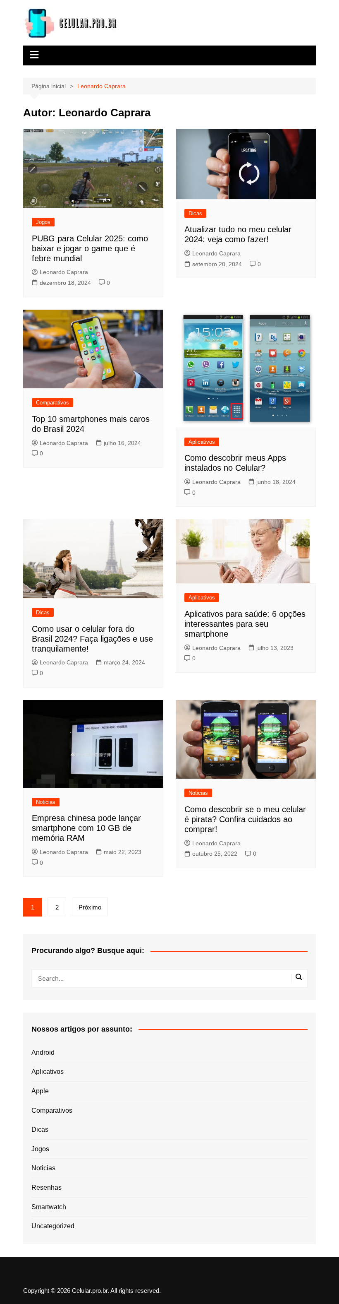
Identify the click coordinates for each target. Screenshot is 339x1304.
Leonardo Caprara (64, 272)
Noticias (45, 802)
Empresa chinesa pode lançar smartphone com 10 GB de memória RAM (86, 827)
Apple (40, 1091)
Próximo (90, 907)
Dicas (195, 213)
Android (43, 1052)
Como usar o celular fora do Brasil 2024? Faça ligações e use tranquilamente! (92, 638)
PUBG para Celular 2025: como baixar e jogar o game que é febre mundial (90, 248)
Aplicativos (202, 442)
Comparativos (52, 402)
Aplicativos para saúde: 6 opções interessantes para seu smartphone (245, 623)
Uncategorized (52, 1225)
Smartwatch (48, 1206)
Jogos (43, 222)
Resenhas (46, 1187)
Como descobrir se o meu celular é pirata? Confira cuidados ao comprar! (245, 819)
